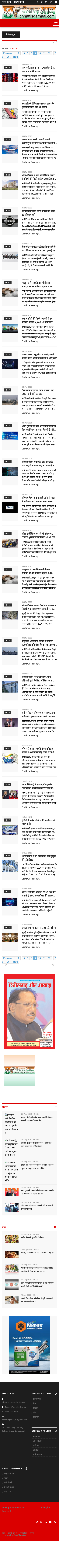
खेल (34, 1412)
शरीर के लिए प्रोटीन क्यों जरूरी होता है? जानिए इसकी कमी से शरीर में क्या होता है (37, 1269)
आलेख (35, 1450)
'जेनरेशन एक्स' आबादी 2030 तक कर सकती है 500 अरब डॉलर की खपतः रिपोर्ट (39, 895)
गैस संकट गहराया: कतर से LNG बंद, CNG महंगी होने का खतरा (38, 392)
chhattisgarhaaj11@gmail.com (14, 1419)
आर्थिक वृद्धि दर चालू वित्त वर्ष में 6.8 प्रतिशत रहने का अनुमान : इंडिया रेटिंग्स (36, 1144)
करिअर (36, 1445)
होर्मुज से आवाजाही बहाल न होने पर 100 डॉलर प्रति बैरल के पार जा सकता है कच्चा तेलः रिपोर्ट (39, 645)
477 (8, 461)
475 (8, 533)
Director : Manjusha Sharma (13, 1402)
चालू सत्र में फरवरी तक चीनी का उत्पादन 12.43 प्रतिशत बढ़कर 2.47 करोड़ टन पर (37, 286)
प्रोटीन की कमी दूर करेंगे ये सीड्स (32, 1237)
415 (8, 139)
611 (8, 855)
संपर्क (32, 1533)
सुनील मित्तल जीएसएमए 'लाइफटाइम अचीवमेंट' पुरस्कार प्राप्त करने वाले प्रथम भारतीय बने (39, 716)
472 (8, 640)
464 (37, 1114)
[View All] (56, 1107)
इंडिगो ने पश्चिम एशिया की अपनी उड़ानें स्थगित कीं (38, 822)
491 (8, 390)
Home (7, 48)
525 (37, 1279)
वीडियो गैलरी (19, 2)
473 (8, 354)
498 (8, 318)
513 (8, 210)
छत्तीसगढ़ (37, 1399)
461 (8, 748)
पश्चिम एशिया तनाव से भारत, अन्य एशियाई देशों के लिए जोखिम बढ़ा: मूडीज (37, 680)
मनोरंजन (36, 1436)
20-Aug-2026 (26, 1114)
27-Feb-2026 (27, 852)
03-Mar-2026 (27, 530)
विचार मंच (8, 1492)
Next (15, 57)
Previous (7, 53)
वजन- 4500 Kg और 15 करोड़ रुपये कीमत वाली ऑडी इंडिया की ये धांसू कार (39, 356)
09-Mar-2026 (27, 64)
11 (44, 53)
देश (34, 1403)
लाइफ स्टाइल (9, 1474)
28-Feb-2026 (27, 781)
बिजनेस (36, 1417)
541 (8, 820)
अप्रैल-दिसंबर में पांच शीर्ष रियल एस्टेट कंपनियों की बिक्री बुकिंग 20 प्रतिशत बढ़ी (38, 179)
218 (8, 103)
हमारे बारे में (12, 1533)
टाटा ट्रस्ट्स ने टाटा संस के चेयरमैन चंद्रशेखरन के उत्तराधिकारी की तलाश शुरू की (37, 1192)
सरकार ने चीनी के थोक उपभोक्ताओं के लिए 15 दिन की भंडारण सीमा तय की (37, 1119)
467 (8, 497)
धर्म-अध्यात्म (37, 1454)
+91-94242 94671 (11, 1411)
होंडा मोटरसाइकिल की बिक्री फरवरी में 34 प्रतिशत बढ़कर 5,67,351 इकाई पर (38, 249)
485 (37, 1139)
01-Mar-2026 (27, 745)
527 (8, 784)
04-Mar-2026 (27, 351)
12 (49, 53)
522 (8, 891)
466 (37, 1234)
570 (8, 927)
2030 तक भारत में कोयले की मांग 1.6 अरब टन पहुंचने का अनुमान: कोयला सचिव (37, 1166)
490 (37, 1187)
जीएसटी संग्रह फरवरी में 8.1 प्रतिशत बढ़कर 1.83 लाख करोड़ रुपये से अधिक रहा (39, 752)
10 (39, 53)
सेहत (6, 1478)
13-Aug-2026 (26, 1187)
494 (37, 1295)
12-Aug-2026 (26, 1279)
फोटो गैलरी (6, 2)
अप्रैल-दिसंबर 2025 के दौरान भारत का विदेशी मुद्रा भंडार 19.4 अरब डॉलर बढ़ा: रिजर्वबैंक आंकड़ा (39, 609)
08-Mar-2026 (27, 136)
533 (8, 175)
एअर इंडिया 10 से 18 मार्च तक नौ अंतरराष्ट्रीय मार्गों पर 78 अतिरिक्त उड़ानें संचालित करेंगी (38, 143)
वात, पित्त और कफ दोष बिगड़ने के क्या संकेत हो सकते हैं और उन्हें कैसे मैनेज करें (37, 1285)
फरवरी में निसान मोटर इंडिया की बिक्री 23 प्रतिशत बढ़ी (38, 213)
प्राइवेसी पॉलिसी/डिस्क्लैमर (15, 1535)
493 (37, 1202)
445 (8, 569)
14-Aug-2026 (26, 1161)
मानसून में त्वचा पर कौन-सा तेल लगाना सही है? (37, 1252)
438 (8, 67)
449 (8, 425)
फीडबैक (23, 1533)
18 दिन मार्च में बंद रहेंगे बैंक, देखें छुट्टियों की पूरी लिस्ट (39, 858)
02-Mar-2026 (27, 709)
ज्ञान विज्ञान (37, 1441)
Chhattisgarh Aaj (32, 1507)
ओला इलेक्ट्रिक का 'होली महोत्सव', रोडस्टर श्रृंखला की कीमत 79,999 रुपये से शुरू (39, 537)
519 (36, 1161)
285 (9, 57)
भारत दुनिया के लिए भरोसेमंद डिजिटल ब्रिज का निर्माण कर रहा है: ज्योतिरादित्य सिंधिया (39, 430)
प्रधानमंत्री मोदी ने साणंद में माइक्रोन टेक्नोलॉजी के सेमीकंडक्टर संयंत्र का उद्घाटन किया (37, 788)
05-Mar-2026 (27, 172)
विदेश (35, 1408)
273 (8, 712)
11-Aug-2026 (26, 1295)
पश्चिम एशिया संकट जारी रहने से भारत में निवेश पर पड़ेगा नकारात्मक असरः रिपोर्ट (38, 501)
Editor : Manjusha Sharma (15, 1407)
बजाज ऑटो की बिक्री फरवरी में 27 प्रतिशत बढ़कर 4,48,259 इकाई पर (37, 320)
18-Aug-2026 (26, 1139)
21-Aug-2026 (26, 1234)
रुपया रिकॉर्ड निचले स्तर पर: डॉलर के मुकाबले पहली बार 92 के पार (38, 105)
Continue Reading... (31, 90)
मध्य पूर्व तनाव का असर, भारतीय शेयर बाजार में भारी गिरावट (38, 70)
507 (8, 282)
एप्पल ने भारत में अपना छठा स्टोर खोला (39, 928)
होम (3, 1533)
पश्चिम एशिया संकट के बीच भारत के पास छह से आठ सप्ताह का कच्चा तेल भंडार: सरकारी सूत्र (38, 465)
